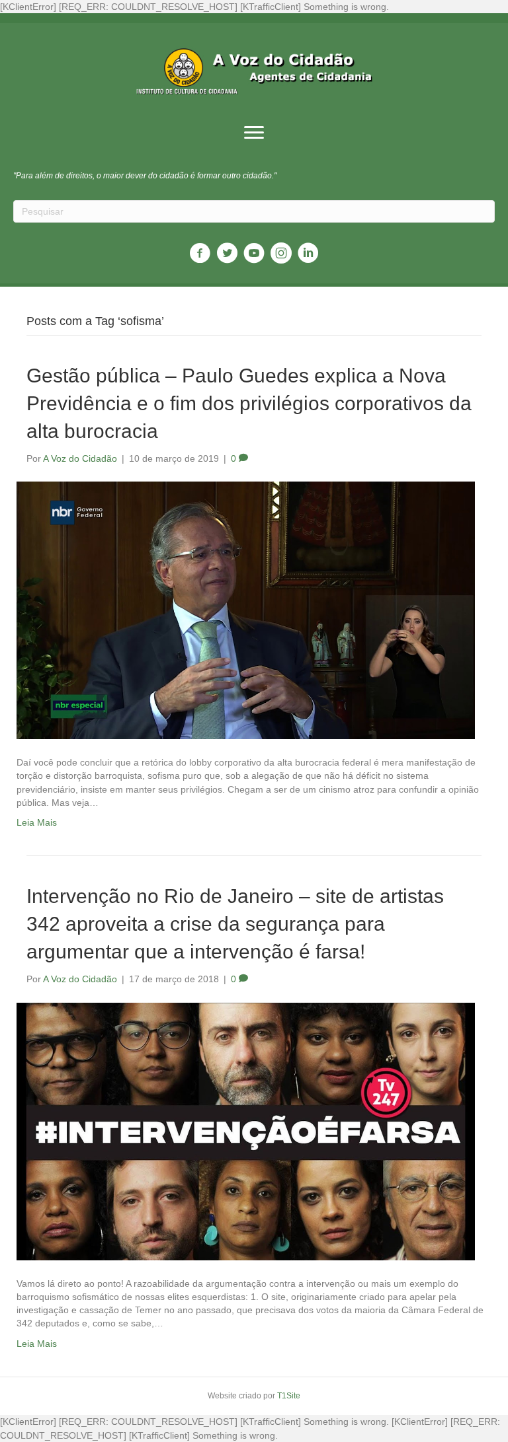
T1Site (288, 1395)
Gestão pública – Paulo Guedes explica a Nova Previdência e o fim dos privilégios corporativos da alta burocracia (249, 403)
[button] (254, 133)
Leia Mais (37, 822)
